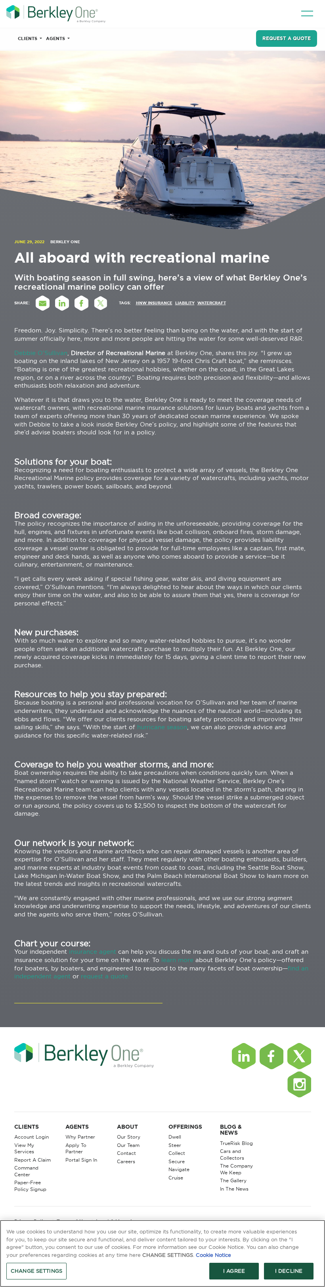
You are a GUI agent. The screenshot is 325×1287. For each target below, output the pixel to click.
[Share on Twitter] (101, 303)
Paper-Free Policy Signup (30, 1186)
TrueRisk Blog (236, 1143)
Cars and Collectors (232, 1154)
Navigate (178, 1169)
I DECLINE (288, 1271)
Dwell (174, 1136)
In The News (234, 1188)
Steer (174, 1145)
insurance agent (92, 951)
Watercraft (211, 303)
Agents (56, 38)
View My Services (24, 1148)
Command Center (26, 1171)
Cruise (175, 1177)
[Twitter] (299, 1056)
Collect (176, 1153)
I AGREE (234, 1271)
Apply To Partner (75, 1148)
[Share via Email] (43, 303)
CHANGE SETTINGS (36, 1271)
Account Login (31, 1136)
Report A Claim (32, 1159)
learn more (177, 960)
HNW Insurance (154, 303)
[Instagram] (299, 1084)
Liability (185, 303)
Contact (126, 1153)
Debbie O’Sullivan (40, 353)
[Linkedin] (244, 1056)
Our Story (128, 1136)
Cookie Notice (213, 1255)
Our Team (128, 1145)
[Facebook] (271, 1056)
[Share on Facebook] (82, 303)
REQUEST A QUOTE (286, 38)
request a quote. (105, 976)
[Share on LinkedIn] (62, 303)
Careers (126, 1161)
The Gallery (233, 1180)
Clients (28, 38)
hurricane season (162, 727)
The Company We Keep (236, 1169)
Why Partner (80, 1136)
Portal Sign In (81, 1159)
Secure (176, 1161)
